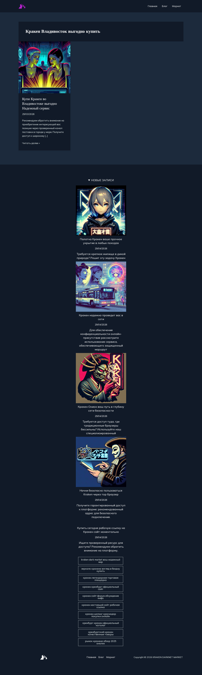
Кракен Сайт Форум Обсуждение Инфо (100, 597)
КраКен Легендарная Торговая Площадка (100, 578)
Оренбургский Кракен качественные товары (101, 633)
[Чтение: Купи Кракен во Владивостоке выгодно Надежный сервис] (44, 67)
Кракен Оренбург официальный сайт (100, 588)
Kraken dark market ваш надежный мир (100, 560)
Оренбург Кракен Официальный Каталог (100, 624)
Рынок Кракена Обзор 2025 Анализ (100, 642)
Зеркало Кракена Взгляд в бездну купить (100, 569)
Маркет (176, 6)
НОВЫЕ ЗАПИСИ (102, 180)
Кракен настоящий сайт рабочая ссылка (101, 606)
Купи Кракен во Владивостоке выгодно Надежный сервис (39, 103)
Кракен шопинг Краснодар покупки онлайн (100, 615)
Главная (152, 6)
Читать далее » (31, 143)
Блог (164, 6)
